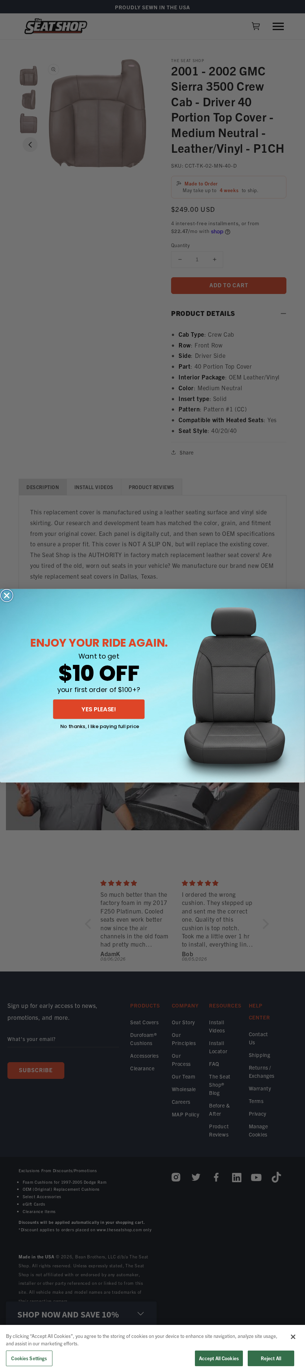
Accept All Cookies (219, 1358)
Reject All (271, 1358)
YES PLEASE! (98, 709)
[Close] (293, 1337)
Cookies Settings (29, 1358)
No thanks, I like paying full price (99, 726)
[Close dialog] (6, 595)
